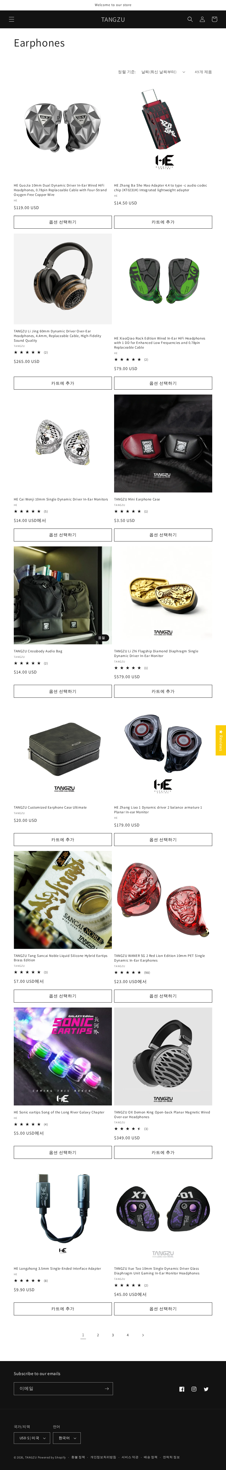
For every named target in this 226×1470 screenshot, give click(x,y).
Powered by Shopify (52, 1457)
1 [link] (83, 1335)
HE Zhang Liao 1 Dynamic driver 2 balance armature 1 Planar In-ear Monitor (158, 809)
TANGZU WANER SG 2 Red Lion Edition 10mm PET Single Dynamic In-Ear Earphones (159, 958)
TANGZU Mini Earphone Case (137, 499)
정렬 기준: (127, 71)
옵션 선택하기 (63, 222)
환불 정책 (78, 1457)
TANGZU (31, 1457)
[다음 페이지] (143, 1335)
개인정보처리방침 (103, 1457)
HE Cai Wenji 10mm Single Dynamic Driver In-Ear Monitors (61, 499)
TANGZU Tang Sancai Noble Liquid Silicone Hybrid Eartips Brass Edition (60, 958)
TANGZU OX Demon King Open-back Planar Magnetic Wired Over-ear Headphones (162, 1114)
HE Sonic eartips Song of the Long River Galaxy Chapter (59, 1112)
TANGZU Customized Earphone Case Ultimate (50, 807)
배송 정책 (151, 1457)
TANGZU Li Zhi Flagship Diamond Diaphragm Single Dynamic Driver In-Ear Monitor (156, 653)
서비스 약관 (130, 1457)
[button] (12, 19)
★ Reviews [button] (221, 740)
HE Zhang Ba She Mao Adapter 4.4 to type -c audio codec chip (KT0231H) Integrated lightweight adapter (160, 187)
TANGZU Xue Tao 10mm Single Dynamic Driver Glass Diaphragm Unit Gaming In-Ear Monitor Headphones (156, 1270)
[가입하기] (107, 1388)
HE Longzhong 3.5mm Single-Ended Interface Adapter (57, 1268)
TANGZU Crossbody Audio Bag (38, 651)
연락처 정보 (171, 1457)
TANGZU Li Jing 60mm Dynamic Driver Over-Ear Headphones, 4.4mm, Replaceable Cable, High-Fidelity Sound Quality (57, 336)
